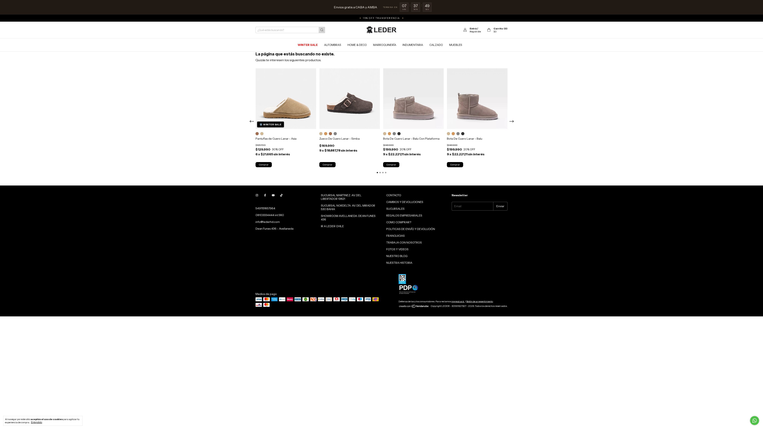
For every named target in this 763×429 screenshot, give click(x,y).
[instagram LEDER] (257, 195)
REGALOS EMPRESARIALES (404, 215)
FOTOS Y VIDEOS (397, 249)
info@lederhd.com (268, 222)
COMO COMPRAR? (398, 222)
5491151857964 (265, 208)
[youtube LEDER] (273, 195)
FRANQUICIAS (395, 236)
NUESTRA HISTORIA (399, 263)
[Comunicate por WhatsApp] (754, 420)
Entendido (36, 422)
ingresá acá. (458, 301)
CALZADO (436, 45)
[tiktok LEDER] (281, 195)
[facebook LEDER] (265, 195)
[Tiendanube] (414, 306)
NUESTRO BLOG (397, 256)
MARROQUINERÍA (384, 45)
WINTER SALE (308, 45)
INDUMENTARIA (413, 45)
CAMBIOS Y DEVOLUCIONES (404, 202)
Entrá (473, 28)
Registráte (475, 31)
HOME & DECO (357, 45)
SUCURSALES (395, 209)
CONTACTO (393, 195)
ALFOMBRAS (332, 45)
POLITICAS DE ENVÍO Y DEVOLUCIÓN (410, 229)
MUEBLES (455, 45)
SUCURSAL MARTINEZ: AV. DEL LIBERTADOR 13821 (341, 197)
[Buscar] (322, 30)
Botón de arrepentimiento (479, 301)
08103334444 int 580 (270, 215)
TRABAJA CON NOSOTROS (404, 242)
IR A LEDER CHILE (332, 226)
